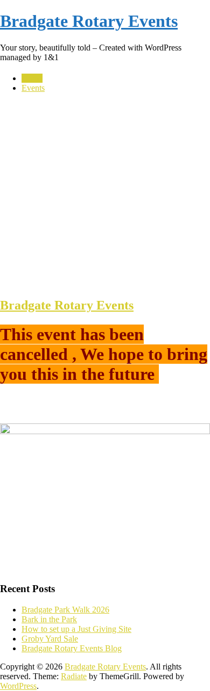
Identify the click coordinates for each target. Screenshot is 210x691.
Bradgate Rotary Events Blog (72, 648)
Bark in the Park (49, 619)
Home (32, 78)
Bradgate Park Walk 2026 (65, 609)
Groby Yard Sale (50, 638)
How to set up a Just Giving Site (76, 629)
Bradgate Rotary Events (89, 21)
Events (33, 87)
